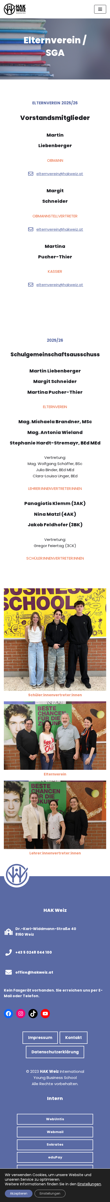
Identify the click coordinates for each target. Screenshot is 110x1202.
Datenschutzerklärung (55, 1052)
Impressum (40, 1037)
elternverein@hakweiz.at (59, 173)
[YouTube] (45, 1013)
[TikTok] (33, 1013)
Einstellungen (89, 1184)
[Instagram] (20, 1013)
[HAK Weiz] (15, 9)
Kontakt (73, 1037)
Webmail (55, 1131)
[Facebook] (8, 1013)
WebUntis (55, 1119)
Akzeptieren (18, 1193)
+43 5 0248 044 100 (33, 952)
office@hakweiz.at (34, 972)
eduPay (55, 1157)
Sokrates (55, 1144)
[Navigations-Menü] (100, 9)
